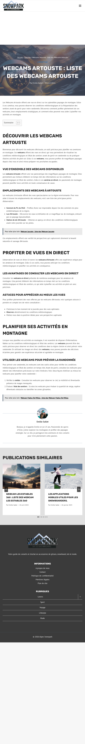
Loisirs (40, 596)
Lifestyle (42, 62)
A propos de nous (42, 568)
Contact (43, 572)
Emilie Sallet (38, 83)
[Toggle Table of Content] (16, 123)
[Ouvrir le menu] (80, 6)
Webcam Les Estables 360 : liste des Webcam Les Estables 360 (20, 497)
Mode (42, 618)
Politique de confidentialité (42, 576)
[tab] (38, 517)
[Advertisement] (42, 28)
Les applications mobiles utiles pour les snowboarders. (63, 497)
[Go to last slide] (6, 489)
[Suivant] (79, 489)
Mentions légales (42, 579)
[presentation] (21, 476)
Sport (42, 602)
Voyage (42, 607)
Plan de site (42, 583)
